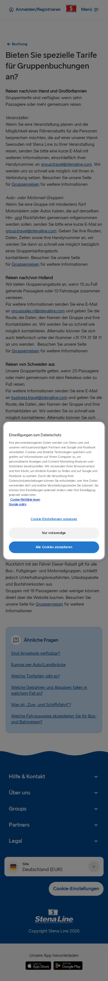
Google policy (18, 504)
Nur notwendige (54, 533)
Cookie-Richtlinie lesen (25, 499)
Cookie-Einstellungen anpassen (54, 519)
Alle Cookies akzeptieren (54, 547)
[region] (54, 490)
